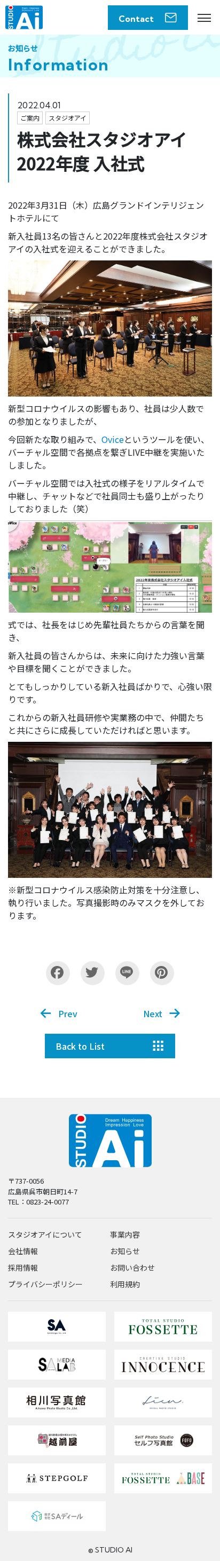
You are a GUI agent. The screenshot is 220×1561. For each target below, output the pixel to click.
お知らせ (125, 1251)
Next (152, 1013)
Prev (67, 1013)
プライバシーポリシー (45, 1284)
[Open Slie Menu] (204, 18)
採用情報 (23, 1267)
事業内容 (125, 1234)
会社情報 (23, 1251)
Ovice (112, 439)
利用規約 (125, 1284)
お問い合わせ (132, 1267)
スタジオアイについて (45, 1234)
